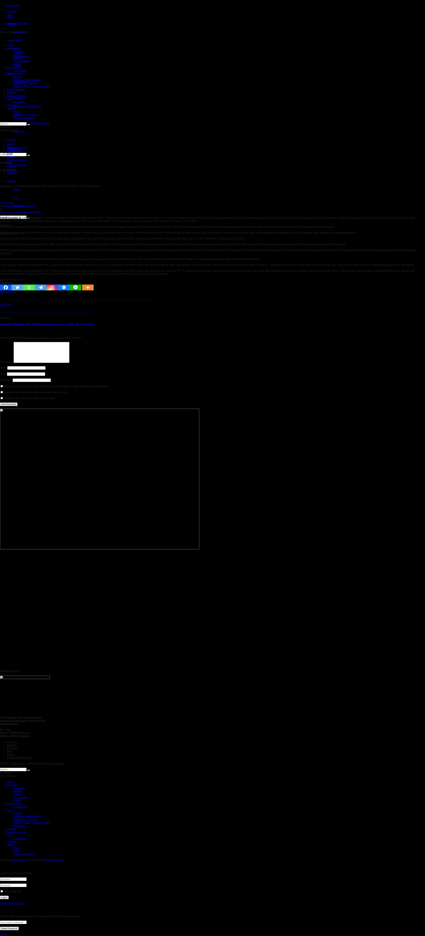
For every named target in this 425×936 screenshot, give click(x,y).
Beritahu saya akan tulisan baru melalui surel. (29, 398)
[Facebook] (6, 287)
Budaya (7, 205)
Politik (17, 64)
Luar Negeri (20, 70)
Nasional (12, 48)
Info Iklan (12, 748)
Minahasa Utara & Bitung (27, 106)
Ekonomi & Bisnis (17, 95)
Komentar (6, 362)
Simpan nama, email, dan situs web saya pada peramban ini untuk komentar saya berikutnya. (57, 386)
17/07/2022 (7, 202)
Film (15, 197)
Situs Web (6, 380)
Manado (18, 98)
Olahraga (12, 105)
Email (3, 373)
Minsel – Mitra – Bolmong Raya (31, 123)
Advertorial (13, 5)
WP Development (54, 763)
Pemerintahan (21, 61)
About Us (12, 742)
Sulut (9, 90)
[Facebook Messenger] (64, 287)
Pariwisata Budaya (24, 206)
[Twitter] (17, 287)
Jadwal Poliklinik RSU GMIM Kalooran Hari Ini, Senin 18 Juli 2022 (46, 324)
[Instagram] (52, 287)
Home (10, 15)
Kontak (11, 754)
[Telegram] (40, 287)
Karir (9, 751)
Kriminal (11, 92)
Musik (16, 189)
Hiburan (11, 181)
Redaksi (11, 745)
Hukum (17, 58)
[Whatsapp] (29, 287)
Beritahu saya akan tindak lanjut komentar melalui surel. (35, 392)
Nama (3, 367)
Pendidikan (19, 164)
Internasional (14, 73)
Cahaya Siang (17, 763)
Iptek (10, 99)
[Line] (75, 287)
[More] (87, 287)
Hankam (18, 54)
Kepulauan (19, 131)
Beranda (4, 186)
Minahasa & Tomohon (25, 114)
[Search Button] (28, 124)
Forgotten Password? (12, 903)
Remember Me (12, 891)
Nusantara (19, 51)
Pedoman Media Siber (20, 757)
